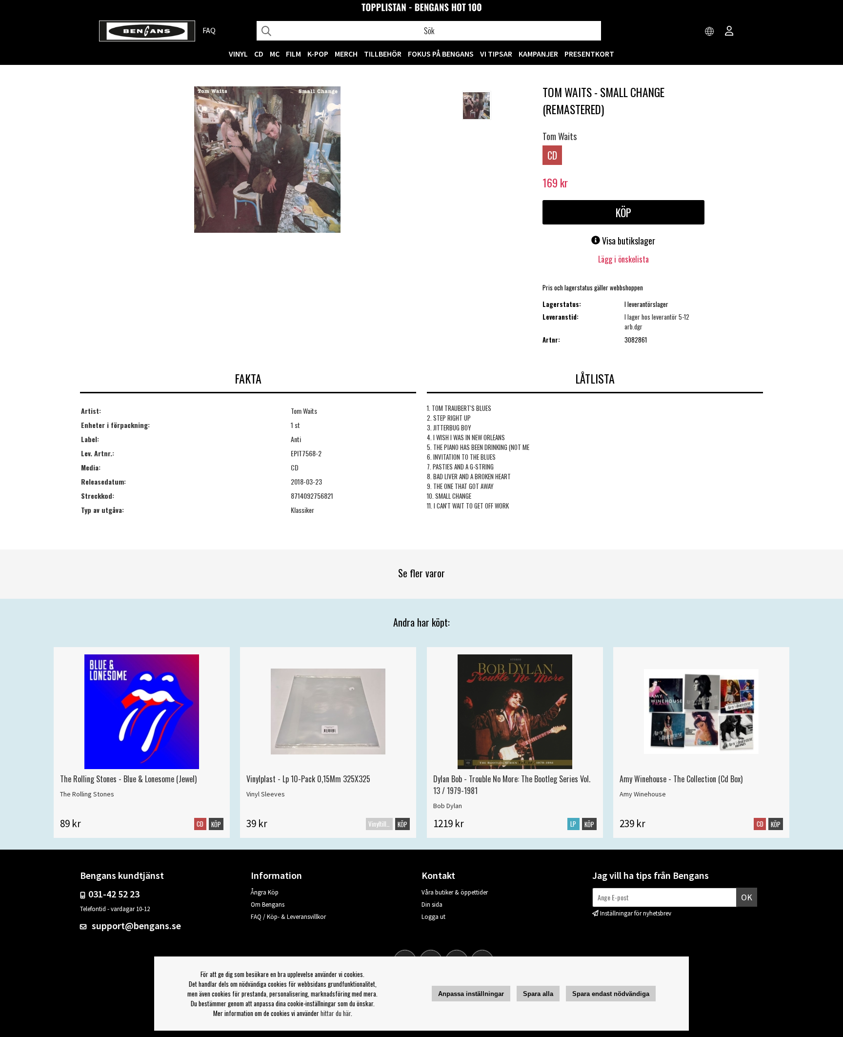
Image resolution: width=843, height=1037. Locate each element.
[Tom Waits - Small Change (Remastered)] (267, 160)
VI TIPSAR (496, 54)
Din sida (432, 904)
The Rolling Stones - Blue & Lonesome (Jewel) (128, 779)
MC (275, 54)
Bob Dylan (447, 805)
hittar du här (336, 1013)
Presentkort (589, 54)
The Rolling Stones (87, 794)
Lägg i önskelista (623, 259)
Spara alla (538, 993)
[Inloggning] (729, 32)
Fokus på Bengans (441, 54)
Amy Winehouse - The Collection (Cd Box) (681, 779)
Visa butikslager (627, 240)
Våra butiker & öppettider (455, 892)
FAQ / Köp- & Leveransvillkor (288, 917)
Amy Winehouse (643, 794)
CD (258, 54)
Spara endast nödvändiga (610, 993)
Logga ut (433, 917)
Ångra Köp (265, 892)
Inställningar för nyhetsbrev (635, 913)
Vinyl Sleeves (265, 794)
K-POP (317, 54)
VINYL (238, 54)
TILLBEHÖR (382, 54)
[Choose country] (710, 32)
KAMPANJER (538, 54)
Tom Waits (559, 136)
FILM (293, 54)
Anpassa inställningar (471, 993)
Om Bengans (267, 904)
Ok (746, 897)
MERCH (346, 54)
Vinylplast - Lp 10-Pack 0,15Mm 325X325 (308, 779)
